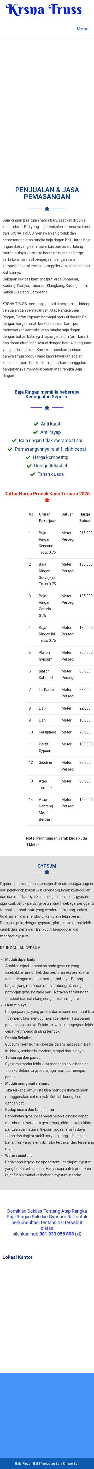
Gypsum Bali (62, 1216)
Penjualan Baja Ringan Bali (59, 1463)
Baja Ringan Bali (23, 1216)
